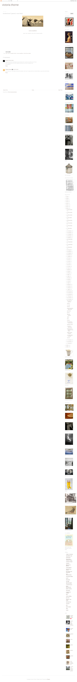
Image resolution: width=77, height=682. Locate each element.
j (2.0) (67, 578)
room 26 (67, 603)
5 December (69, 217)
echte (71, 639)
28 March (69, 284)
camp (9, 53)
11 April (68, 281)
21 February (69, 292)
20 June (68, 264)
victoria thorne (10, 4)
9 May (68, 274)
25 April (68, 277)
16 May (68, 272)
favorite (68, 306)
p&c (67, 605)
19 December (69, 212)
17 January (69, 339)
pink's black (68, 606)
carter (67, 610)
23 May (68, 271)
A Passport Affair (69, 576)
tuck (68, 318)
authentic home (70, 324)
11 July (68, 261)
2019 (67, 198)
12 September (69, 244)
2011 (67, 206)
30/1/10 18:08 (10, 60)
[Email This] (6, 51)
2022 (67, 196)
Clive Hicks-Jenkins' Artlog (69, 560)
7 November (69, 228)
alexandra (68, 579)
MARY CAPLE (69, 588)
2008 (67, 346)
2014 (67, 201)
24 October (69, 232)
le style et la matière (68, 592)
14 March (69, 287)
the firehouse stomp (68, 569)
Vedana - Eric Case (68, 600)
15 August (69, 253)
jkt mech (67, 597)
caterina (67, 563)
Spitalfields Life (69, 555)
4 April (68, 282)
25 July (68, 258)
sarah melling (68, 596)
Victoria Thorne (8, 69)
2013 (67, 203)
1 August (69, 256)
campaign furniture (13, 53)
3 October (69, 237)
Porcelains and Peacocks (69, 572)
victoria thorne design (27, 53)
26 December (69, 209)
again (68, 316)
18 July (68, 259)
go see (68, 312)
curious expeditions (33, 30)
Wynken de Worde (68, 565)
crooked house (69, 584)
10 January (69, 341)
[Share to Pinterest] (10, 51)
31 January (69, 297)
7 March (68, 289)
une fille (67, 581)
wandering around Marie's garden (71, 668)
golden (71, 644)
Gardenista (68, 557)
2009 (67, 345)
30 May (68, 269)
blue (67, 594)
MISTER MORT (69, 583)
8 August (69, 254)
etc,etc (6, 60)
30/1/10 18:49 (15, 69)
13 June (68, 266)
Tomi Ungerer (68, 567)
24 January (69, 299)
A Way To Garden (69, 554)
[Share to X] (8, 51)
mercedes (68, 590)
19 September (69, 241)
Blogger (48, 679)
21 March (69, 286)
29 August (69, 249)
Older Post (60, 90)
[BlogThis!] (7, 51)
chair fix (68, 337)
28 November (69, 220)
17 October (69, 234)
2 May (68, 276)
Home (33, 90)
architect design (69, 561)
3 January (69, 343)
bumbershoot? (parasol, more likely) (70, 329)
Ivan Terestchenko (69, 574)
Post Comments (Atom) (12, 92)
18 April (68, 279)
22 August (69, 251)
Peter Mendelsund (68, 587)
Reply (6, 72)
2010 (67, 208)
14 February (69, 294)
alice (67, 608)
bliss (6, 53)
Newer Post (5, 90)
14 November (69, 225)
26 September (69, 239)
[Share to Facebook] (9, 51)
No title (68, 303)
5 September (69, 247)
